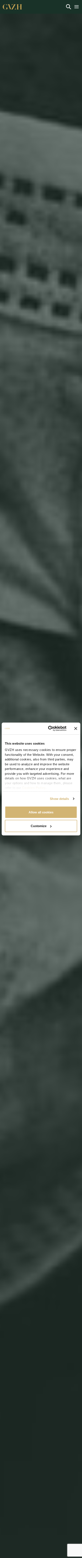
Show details (59, 799)
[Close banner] (75, 728)
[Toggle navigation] (68, 6)
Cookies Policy (33, 788)
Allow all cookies (41, 812)
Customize (38, 826)
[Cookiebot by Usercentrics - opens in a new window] (49, 728)
